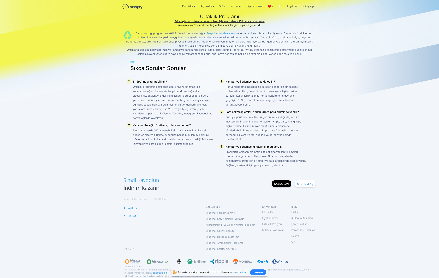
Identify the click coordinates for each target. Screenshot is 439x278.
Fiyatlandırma (270, 218)
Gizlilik (295, 212)
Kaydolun (281, 184)
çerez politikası (240, 272)
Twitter (131, 215)
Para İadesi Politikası (303, 230)
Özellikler (267, 212)
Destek (295, 236)
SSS (293, 242)
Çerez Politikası (300, 224)
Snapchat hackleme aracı (221, 33)
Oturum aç (305, 184)
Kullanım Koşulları (302, 218)
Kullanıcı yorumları (273, 230)
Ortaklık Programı (272, 224)
